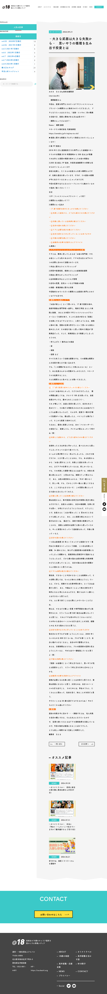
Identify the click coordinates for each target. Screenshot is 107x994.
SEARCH (3, 79)
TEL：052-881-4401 (19, 968)
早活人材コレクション (10, 71)
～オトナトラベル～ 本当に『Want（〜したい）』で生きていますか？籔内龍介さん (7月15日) (62, 826)
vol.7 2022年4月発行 (11, 56)
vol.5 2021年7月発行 (10, 49)
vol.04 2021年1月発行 (11, 45)
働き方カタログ (8, 67)
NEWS (90, 6)
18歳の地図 (56, 6)
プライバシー (64, 976)
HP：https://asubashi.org (39, 968)
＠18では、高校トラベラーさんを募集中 (61, 862)
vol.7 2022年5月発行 (10, 60)
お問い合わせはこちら (51, 915)
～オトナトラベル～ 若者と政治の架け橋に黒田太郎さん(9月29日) (62, 789)
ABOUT (40, 6)
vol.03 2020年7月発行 (11, 41)
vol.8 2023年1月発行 (10, 64)
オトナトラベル (47, 6)
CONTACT (99, 6)
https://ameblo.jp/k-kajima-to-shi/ (64, 133)
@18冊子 (85, 6)
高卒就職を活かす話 (65, 6)
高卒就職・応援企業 (76, 6)
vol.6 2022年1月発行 (11, 52)
